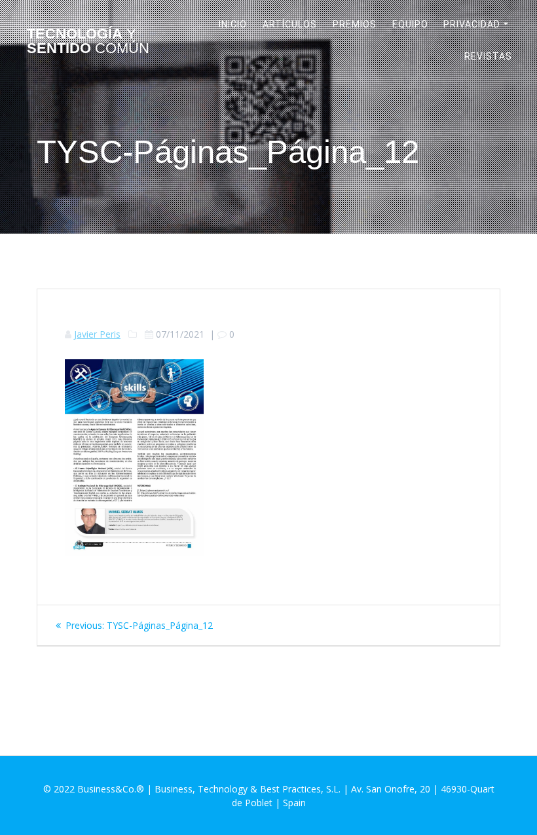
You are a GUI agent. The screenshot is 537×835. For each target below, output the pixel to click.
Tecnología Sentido (88, 41)
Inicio (233, 24)
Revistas (488, 56)
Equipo (410, 24)
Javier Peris (97, 334)
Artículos (290, 24)
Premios (355, 24)
